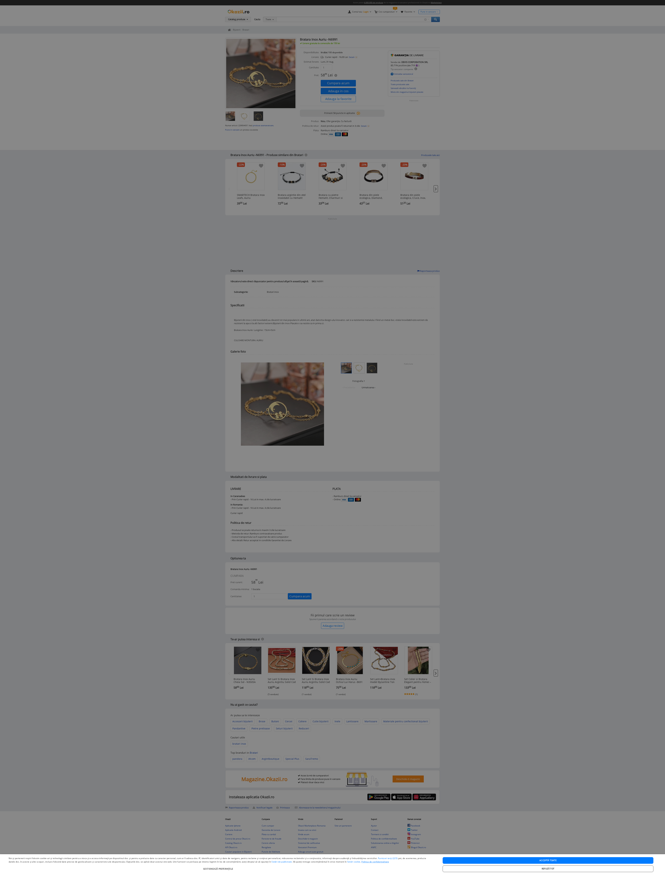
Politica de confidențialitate (375, 861)
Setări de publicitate (282, 861)
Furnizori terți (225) (388, 858)
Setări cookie (353, 861)
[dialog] (332, 864)
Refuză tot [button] (548, 868)
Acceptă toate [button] (548, 860)
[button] (219, 867)
